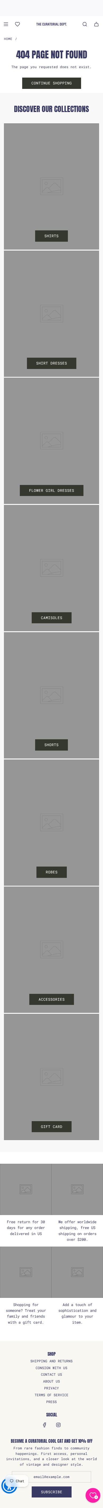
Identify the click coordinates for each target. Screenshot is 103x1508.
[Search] (85, 24)
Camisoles (51, 617)
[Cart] (96, 24)
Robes (52, 871)
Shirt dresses (51, 363)
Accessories (52, 999)
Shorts (51, 744)
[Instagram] (58, 1425)
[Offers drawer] (17, 24)
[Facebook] (44, 1425)
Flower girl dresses (51, 490)
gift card (51, 1126)
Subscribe (51, 1491)
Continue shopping (51, 82)
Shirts (51, 235)
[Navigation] (6, 24)
